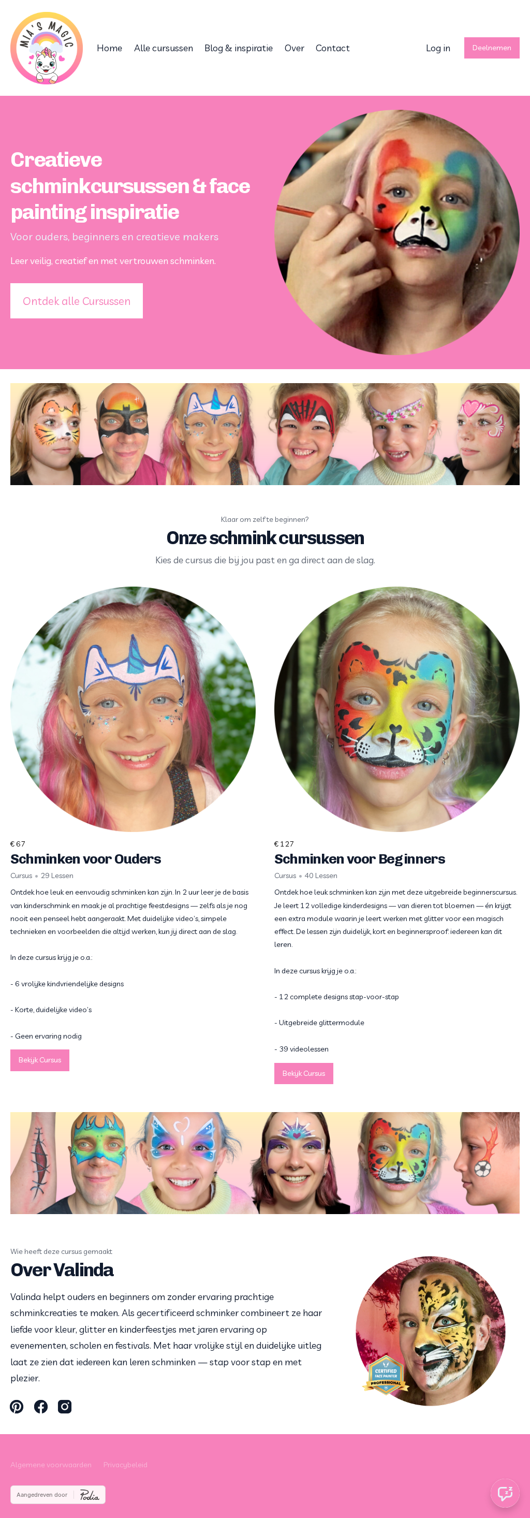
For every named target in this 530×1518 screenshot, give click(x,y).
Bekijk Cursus (40, 1059)
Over (294, 48)
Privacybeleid (126, 1464)
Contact (333, 48)
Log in (438, 48)
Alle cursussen (163, 48)
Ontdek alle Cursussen (76, 301)
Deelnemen (492, 47)
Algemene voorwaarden (51, 1464)
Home (109, 48)
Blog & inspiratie (238, 48)
